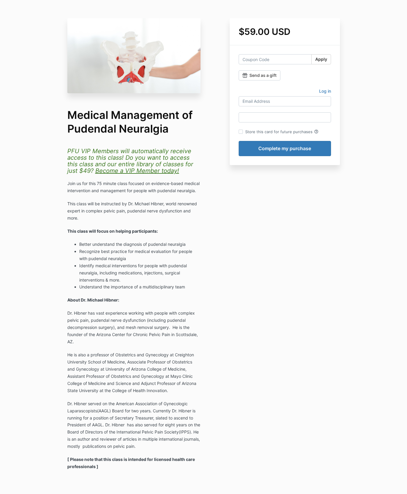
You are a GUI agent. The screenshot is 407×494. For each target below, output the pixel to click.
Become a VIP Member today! (137, 170)
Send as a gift (262, 75)
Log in (325, 91)
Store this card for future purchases (282, 131)
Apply (321, 59)
